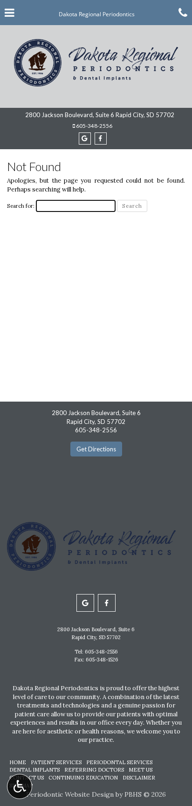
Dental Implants (34, 769)
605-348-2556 (94, 126)
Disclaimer (139, 777)
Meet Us (140, 769)
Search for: (20, 205)
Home (17, 762)
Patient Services (56, 762)
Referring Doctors (94, 769)
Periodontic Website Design (70, 794)
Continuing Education (83, 777)
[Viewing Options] (19, 786)
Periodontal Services (119, 762)
